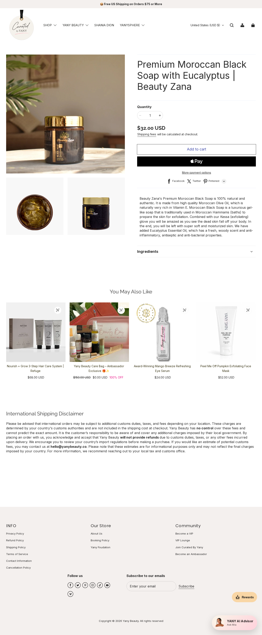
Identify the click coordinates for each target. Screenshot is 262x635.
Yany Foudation (100, 547)
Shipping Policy (16, 547)
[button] (55, 25)
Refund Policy (15, 540)
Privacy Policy (15, 533)
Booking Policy (100, 540)
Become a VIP (184, 533)
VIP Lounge (182, 540)
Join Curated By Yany (189, 547)
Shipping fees (146, 134)
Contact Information (19, 560)
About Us (96, 533)
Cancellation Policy (18, 567)
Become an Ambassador (191, 554)
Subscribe (186, 586)
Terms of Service (17, 554)
